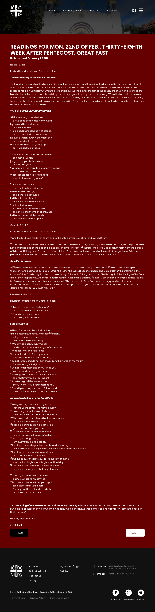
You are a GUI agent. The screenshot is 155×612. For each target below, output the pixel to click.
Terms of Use (17, 597)
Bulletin (52, 10)
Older (20, 532)
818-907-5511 (128, 573)
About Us (94, 10)
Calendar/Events (72, 10)
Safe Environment (59, 597)
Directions (111, 10)
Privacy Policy (37, 597)
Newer (134, 532)
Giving (32, 580)
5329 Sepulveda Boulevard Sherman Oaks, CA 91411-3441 (122, 567)
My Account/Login (69, 566)
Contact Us (35, 575)
